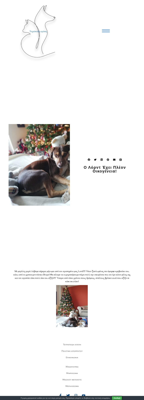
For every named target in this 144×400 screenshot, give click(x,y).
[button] (89, 159)
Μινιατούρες (72, 366)
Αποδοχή (117, 398)
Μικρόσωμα (72, 373)
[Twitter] (68, 395)
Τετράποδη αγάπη (38, 31)
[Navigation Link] (106, 30)
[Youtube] (83, 395)
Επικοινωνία (72, 357)
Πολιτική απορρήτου (72, 350)
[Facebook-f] (60, 395)
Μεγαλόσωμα (72, 386)
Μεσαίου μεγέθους (72, 379)
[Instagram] (75, 395)
